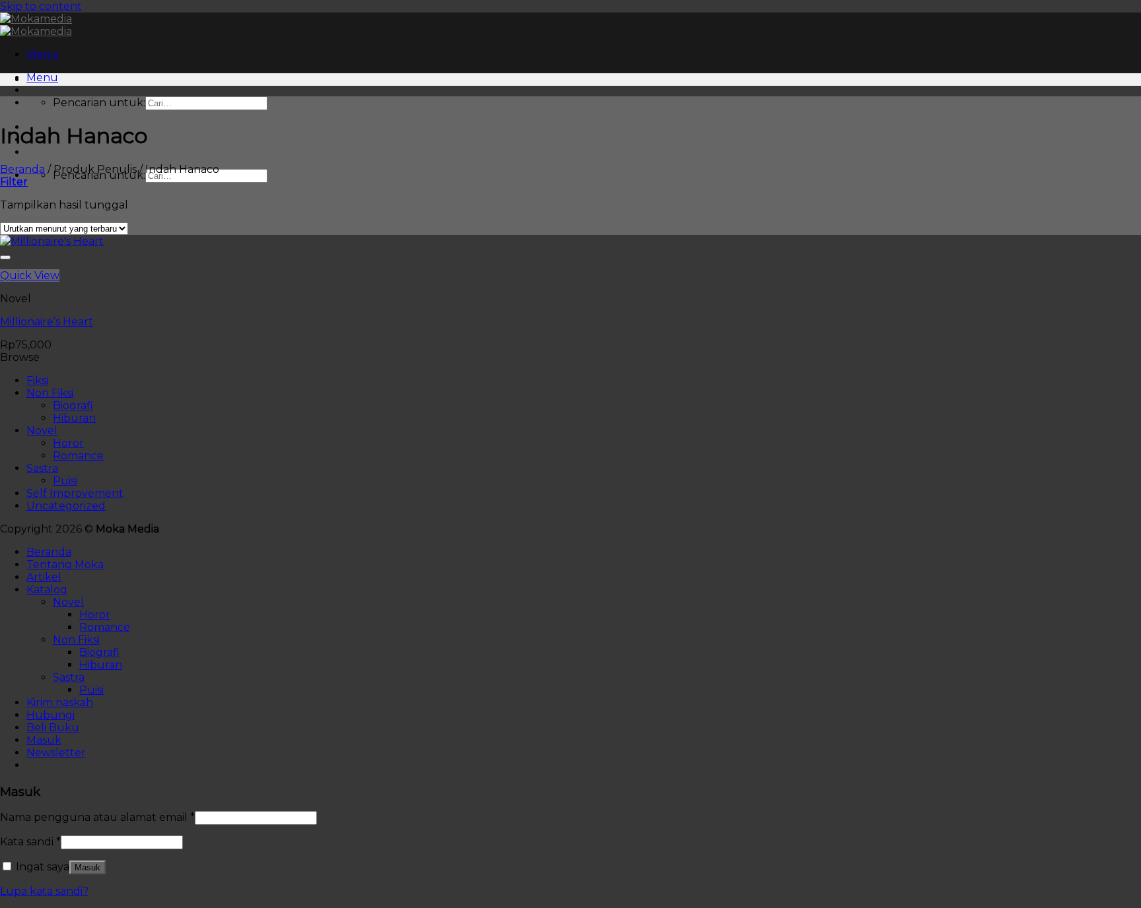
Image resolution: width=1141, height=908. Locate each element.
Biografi (73, 405)
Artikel (43, 577)
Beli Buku (52, 727)
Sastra (42, 468)
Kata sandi (30, 841)
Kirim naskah (59, 702)
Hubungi (50, 715)
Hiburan (74, 418)
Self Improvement (74, 493)
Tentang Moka (65, 564)
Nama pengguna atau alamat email (97, 817)
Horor (68, 443)
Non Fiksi (49, 393)
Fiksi (37, 380)
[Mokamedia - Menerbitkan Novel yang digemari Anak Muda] (36, 25)
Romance (78, 455)
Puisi (65, 480)
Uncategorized (66, 506)
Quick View (29, 275)
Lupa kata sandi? (44, 891)
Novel (41, 430)
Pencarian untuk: (99, 102)
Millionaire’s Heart (46, 321)
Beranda (22, 169)
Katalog (46, 589)
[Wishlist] (5, 257)
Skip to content (41, 6)
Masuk (87, 867)
